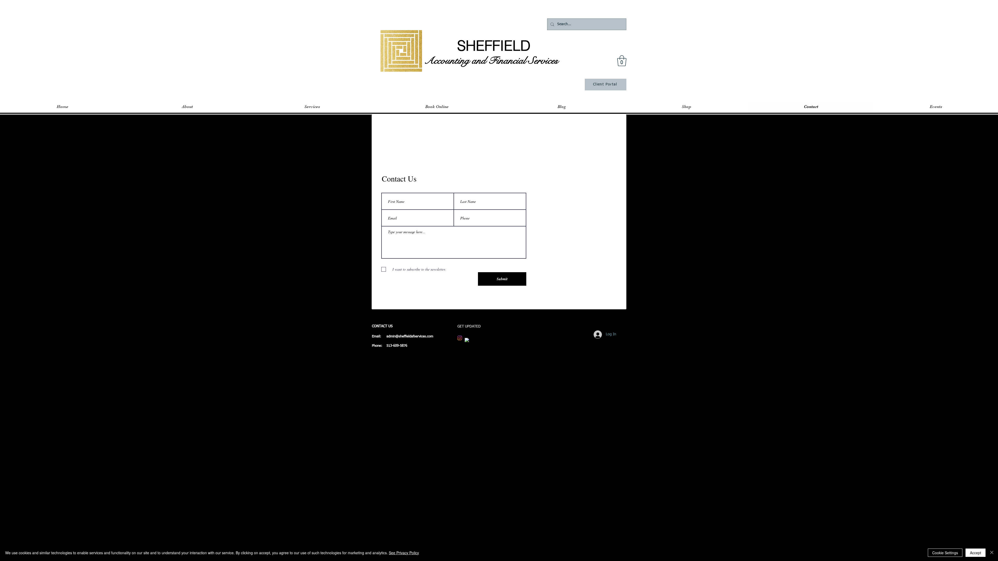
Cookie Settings (945, 552)
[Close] (992, 553)
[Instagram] (459, 338)
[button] (621, 60)
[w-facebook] (467, 340)
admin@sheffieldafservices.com (409, 336)
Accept (975, 552)
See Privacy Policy (404, 552)
